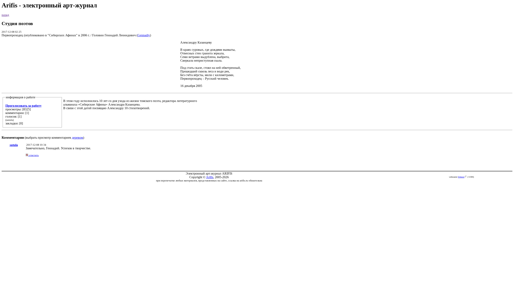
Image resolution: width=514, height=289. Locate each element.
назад (5, 15)
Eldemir (461, 177)
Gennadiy (144, 35)
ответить (33, 155)
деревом (77, 137)
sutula (14, 145)
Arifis (209, 177)
